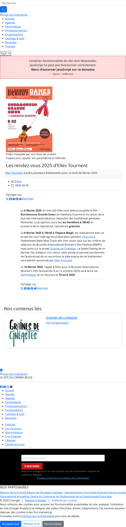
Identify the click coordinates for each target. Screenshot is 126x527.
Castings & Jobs (14, 38)
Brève (17, 181)
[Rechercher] (3, 9)
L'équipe (10, 440)
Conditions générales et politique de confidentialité (63, 478)
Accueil (9, 390)
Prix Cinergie (13, 436)
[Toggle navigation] (2, 53)
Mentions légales (35, 500)
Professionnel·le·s (16, 30)
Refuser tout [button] (32, 524)
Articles (9, 19)
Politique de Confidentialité (37, 516)
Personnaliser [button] (53, 524)
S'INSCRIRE (32, 466)
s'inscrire (87, 237)
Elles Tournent (14, 173)
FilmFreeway (28, 275)
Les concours (13, 428)
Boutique (11, 42)
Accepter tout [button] (10, 524)
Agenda (10, 22)
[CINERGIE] (13, 14)
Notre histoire (14, 432)
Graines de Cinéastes (63, 248)
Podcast (10, 46)
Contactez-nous (15, 444)
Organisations (14, 34)
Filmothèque (13, 26)
